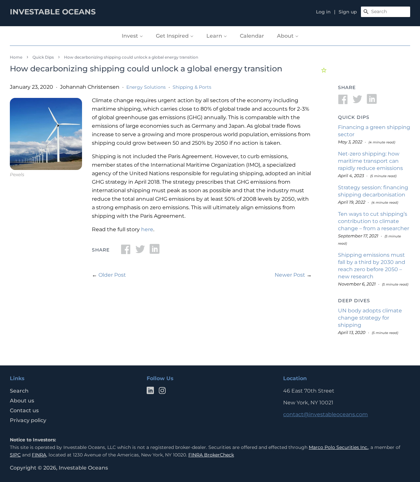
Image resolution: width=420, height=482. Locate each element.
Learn (214, 36)
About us (22, 401)
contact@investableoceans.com (325, 414)
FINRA (39, 455)
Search (19, 391)
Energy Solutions (146, 87)
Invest (130, 36)
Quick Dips (43, 57)
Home (16, 57)
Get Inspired (173, 36)
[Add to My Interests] (324, 69)
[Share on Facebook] (126, 251)
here (147, 229)
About (286, 36)
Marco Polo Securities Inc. (338, 447)
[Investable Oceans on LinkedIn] (150, 392)
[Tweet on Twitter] (140, 251)
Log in (323, 12)
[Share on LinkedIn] (154, 251)
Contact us (24, 410)
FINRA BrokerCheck (211, 455)
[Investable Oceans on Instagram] (162, 392)
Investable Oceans (83, 468)
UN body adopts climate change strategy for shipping (370, 317)
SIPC (15, 455)
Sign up (348, 12)
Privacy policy (28, 420)
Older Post (112, 275)
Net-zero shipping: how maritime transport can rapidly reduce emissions (370, 161)
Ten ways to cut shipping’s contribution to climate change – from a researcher (373, 221)
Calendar (252, 36)
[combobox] (385, 12)
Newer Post (290, 275)
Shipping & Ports (192, 87)
